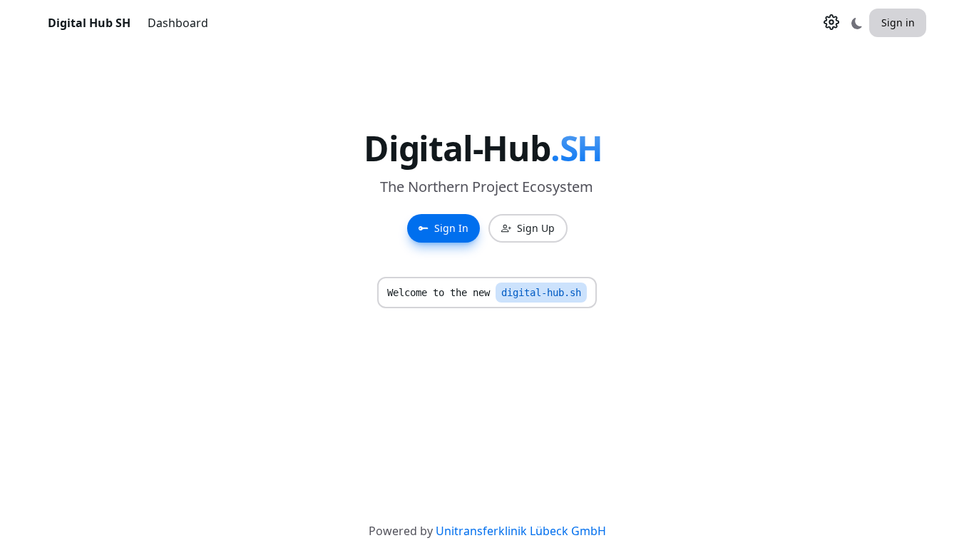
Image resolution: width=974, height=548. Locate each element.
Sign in (898, 22)
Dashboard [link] (178, 23)
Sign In (451, 228)
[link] (89, 22)
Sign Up (536, 228)
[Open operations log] (831, 22)
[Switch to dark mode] (857, 23)
